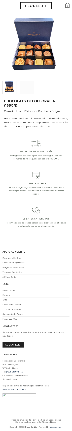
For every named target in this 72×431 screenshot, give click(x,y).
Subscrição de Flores (12, 314)
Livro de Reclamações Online (47, 420)
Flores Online (9, 290)
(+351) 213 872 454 (14, 372)
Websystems (55, 427)
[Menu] (4, 5)
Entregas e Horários (12, 258)
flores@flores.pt (10, 379)
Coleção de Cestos (12, 309)
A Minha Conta (9, 277)
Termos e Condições (12, 272)
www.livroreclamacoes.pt (14, 389)
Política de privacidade (20, 420)
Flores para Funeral (12, 304)
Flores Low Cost (10, 319)
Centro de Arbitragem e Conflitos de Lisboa (35, 422)
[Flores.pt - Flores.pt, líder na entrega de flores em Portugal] (36, 5)
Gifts (5, 300)
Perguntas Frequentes (13, 267)
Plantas (6, 295)
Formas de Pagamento (13, 263)
